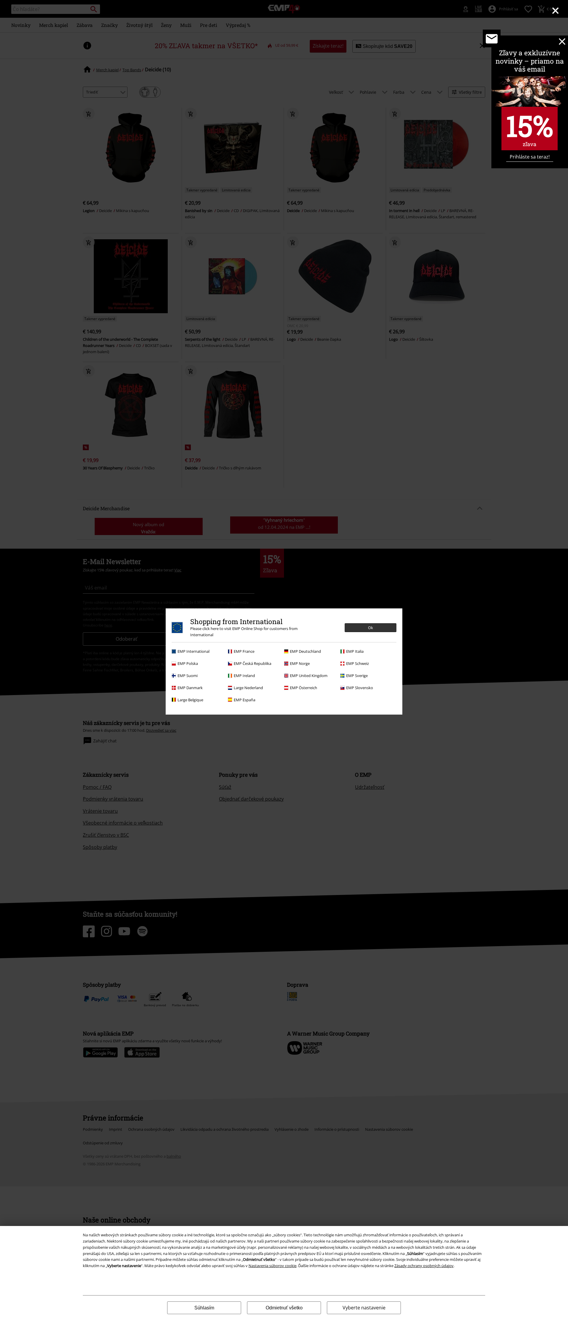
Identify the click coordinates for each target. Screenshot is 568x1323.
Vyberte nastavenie (364, 1307)
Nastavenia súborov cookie (272, 1265)
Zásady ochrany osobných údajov (424, 1265)
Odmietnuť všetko (284, 1307)
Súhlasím (204, 1307)
